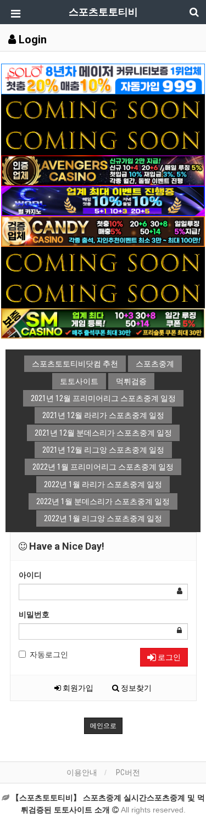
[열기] (13, 13)
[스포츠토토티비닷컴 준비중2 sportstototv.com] (103, 139)
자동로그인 (49, 654)
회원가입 (77, 688)
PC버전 (128, 772)
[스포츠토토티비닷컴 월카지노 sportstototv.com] (103, 200)
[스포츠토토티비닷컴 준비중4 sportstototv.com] (103, 291)
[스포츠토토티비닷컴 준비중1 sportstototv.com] (103, 108)
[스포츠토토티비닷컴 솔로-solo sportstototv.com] (103, 78)
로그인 (168, 657)
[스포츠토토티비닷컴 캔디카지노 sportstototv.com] (103, 231)
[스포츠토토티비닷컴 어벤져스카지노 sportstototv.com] (103, 170)
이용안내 (81, 772)
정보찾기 (135, 688)
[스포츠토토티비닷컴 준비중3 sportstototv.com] (103, 261)
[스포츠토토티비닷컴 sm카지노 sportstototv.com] (103, 322)
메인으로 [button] (103, 726)
